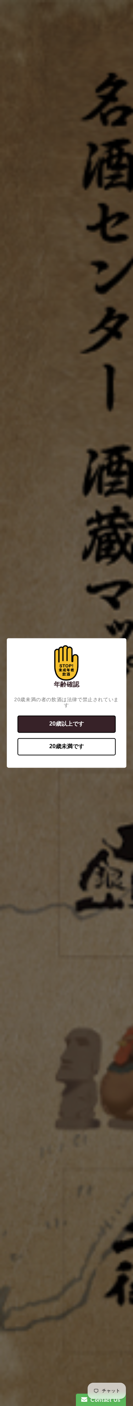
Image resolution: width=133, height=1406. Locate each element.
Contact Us (104, 1400)
